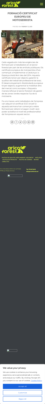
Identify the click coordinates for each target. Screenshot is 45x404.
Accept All (22, 386)
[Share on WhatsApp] (12, 122)
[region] (22, 384)
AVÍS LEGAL (38, 157)
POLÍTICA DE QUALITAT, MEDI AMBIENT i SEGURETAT (18, 157)
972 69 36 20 (32, 169)
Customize (22, 393)
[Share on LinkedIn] (33, 122)
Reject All (22, 399)
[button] (41, 4)
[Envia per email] (25, 122)
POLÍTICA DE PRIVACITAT (9, 159)
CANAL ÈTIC (5, 161)
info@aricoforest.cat (32, 171)
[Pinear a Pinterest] (29, 122)
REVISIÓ (36, 159)
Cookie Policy (36, 381)
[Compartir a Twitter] (20, 122)
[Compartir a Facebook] (16, 122)
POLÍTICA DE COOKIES (25, 159)
